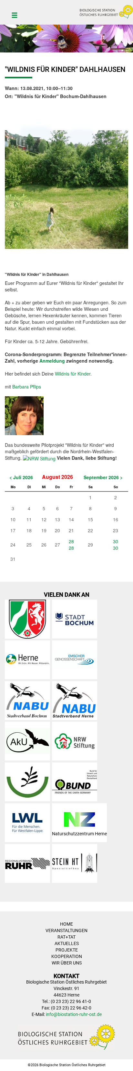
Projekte (67, 950)
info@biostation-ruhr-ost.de (74, 1014)
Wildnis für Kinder (72, 373)
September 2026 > (103, 477)
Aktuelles (67, 943)
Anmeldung (52, 360)
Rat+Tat (66, 937)
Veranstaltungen (66, 930)
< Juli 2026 (21, 477)
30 (115, 541)
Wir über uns (67, 962)
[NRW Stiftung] (39, 458)
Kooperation (66, 956)
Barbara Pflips (26, 386)
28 (71, 541)
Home (66, 924)
